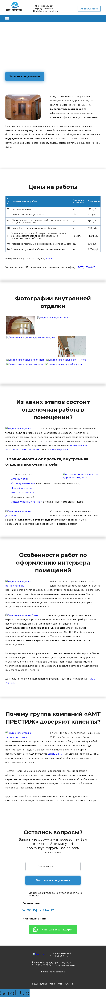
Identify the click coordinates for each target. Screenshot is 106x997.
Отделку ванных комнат (26, 501)
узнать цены (55, 754)
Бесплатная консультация (53, 880)
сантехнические (78, 445)
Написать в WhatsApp (56, 929)
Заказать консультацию (25, 76)
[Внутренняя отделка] (20, 316)
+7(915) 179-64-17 (86, 267)
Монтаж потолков (22, 492)
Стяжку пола (19, 478)
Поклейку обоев (21, 487)
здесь (49, 258)
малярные (35, 449)
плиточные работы (58, 449)
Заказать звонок (89, 9)
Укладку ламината (23, 483)
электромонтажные (16, 449)
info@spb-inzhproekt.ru (46, 11)
